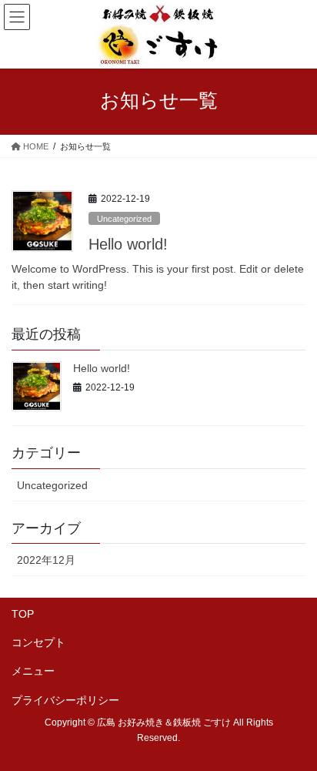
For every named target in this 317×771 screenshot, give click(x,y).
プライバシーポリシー (65, 700)
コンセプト (38, 642)
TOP (23, 614)
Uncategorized (124, 218)
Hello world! (128, 244)
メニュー (33, 671)
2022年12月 (46, 560)
